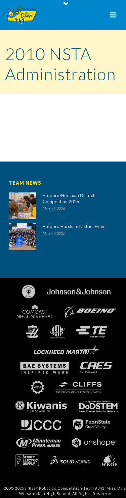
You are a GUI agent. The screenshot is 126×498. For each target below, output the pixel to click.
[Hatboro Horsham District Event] (22, 236)
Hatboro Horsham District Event (74, 226)
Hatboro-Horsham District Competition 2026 (68, 198)
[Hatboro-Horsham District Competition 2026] (22, 205)
